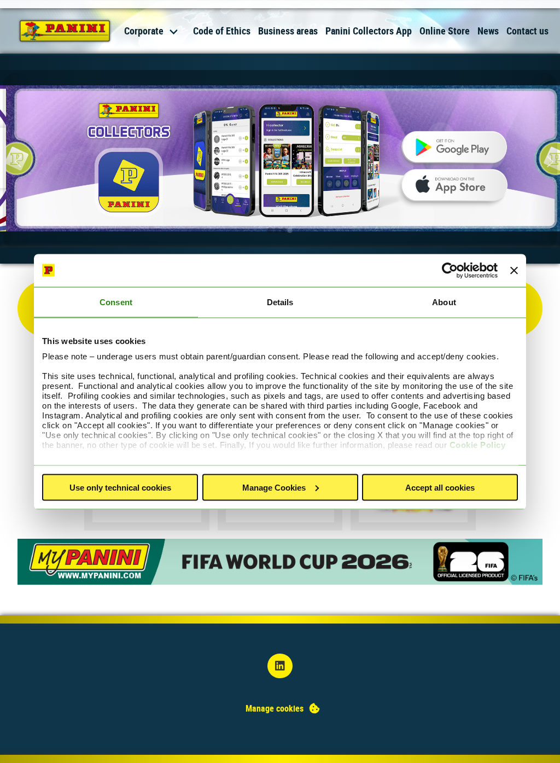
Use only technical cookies (120, 487)
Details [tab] (280, 301)
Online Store (444, 30)
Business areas (288, 30)
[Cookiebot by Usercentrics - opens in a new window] (450, 270)
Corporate (144, 30)
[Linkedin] (280, 666)
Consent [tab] (116, 301)
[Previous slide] (16, 161)
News (488, 30)
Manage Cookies (274, 487)
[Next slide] (543, 161)
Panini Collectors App (368, 30)
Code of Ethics (221, 30)
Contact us (527, 30)
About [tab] (444, 301)
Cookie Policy (478, 445)
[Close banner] (514, 270)
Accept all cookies (440, 487)
